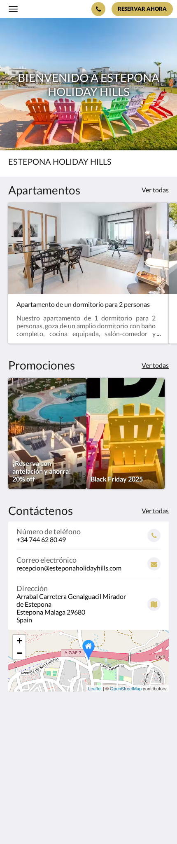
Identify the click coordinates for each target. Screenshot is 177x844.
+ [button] (19, 641)
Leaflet (95, 688)
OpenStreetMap (126, 688)
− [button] (19, 653)
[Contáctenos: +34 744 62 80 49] (98, 9)
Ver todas (155, 190)
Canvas (53, 821)
